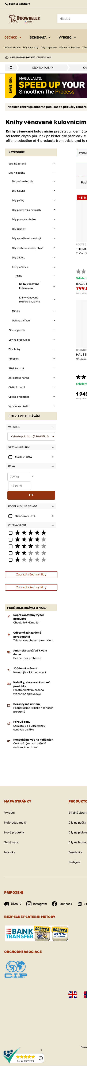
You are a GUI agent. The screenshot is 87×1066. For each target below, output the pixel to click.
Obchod (11, 37)
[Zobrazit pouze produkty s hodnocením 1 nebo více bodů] (31, 559)
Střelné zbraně (12, 47)
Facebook (65, 904)
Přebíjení (74, 862)
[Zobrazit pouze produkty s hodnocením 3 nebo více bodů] (31, 546)
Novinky (9, 852)
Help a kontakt (19, 4)
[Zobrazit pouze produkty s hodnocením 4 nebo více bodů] (31, 539)
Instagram (40, 904)
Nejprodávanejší (15, 822)
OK (31, 495)
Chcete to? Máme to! (26, 622)
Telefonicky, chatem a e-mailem (33, 640)
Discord (16, 903)
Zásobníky (75, 852)
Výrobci (65, 37)
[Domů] (10, 67)
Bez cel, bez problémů (27, 658)
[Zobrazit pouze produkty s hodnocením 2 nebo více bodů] (31, 552)
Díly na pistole (49, 47)
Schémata (38, 37)
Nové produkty (14, 832)
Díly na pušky (30, 47)
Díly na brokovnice (69, 47)
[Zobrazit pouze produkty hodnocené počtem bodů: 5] (31, 532)
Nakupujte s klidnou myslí (29, 672)
